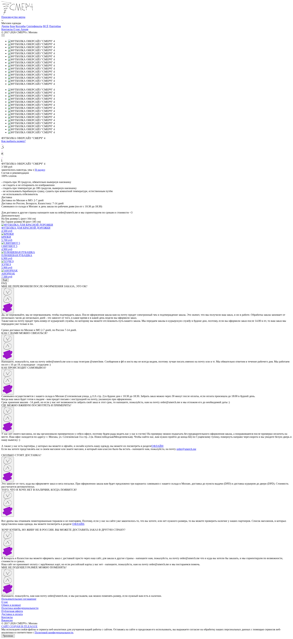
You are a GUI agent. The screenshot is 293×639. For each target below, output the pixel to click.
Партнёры (55, 26)
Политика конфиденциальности (19, 608)
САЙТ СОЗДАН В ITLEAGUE (19, 626)
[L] (146, 159)
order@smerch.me (186, 449)
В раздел (40, 169)
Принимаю (8, 636)
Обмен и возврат (11, 605)
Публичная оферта (12, 611)
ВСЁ (45, 26)
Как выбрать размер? (13, 141)
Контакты (7, 617)
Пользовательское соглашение (18, 598)
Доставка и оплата (12, 614)
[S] (146, 146)
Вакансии (7, 620)
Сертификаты (34, 26)
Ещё (5, 280)
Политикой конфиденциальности (54, 632)
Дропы (5, 26)
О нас (4, 602)
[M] (146, 152)
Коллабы (21, 26)
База (12, 26)
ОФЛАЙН (157, 446)
